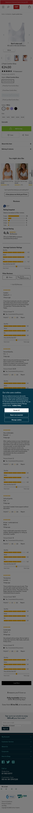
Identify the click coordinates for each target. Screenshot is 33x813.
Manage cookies (16, 420)
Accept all (16, 410)
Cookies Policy (16, 405)
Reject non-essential (16, 415)
